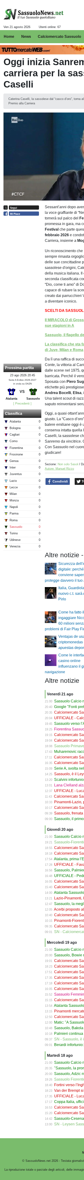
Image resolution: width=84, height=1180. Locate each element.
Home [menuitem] (9, 37)
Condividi (60, 481)
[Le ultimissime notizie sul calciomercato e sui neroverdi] (33, 14)
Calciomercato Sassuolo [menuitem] (59, 37)
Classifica (13, 414)
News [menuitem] (26, 37)
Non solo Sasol (68, 464)
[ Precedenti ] (22, 403)
